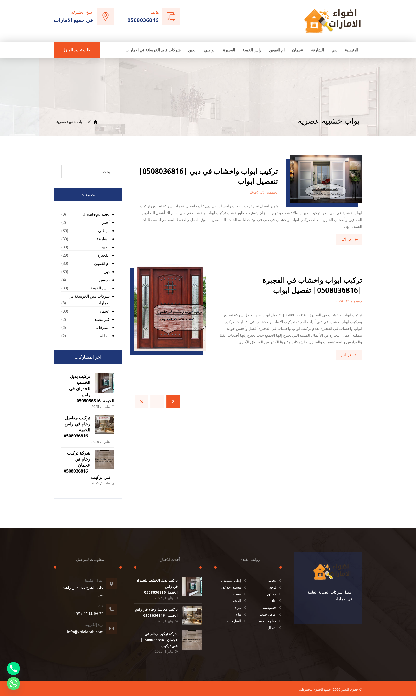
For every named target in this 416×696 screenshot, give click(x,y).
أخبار (106, 222)
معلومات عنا (267, 620)
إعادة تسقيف (231, 580)
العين (105, 247)
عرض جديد (268, 614)
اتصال (271, 627)
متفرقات (102, 327)
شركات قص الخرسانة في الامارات (89, 300)
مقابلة (105, 335)
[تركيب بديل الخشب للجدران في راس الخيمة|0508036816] (104, 383)
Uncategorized (96, 214)
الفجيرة (104, 255)
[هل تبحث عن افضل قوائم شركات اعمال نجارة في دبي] (332, 20)
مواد (238, 607)
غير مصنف (101, 319)
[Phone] (13, 668)
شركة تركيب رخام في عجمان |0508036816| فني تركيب (89, 465)
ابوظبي (104, 230)
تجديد (272, 580)
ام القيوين (102, 263)
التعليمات (234, 620)
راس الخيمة (100, 288)
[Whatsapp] (13, 683)
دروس (104, 279)
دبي (107, 271)
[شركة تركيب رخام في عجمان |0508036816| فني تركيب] (104, 459)
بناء (273, 600)
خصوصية (269, 607)
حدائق (271, 593)
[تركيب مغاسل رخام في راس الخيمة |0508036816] (104, 424)
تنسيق (236, 593)
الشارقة (103, 238)
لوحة (272, 587)
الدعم (237, 600)
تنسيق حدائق (231, 587)
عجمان (104, 311)
